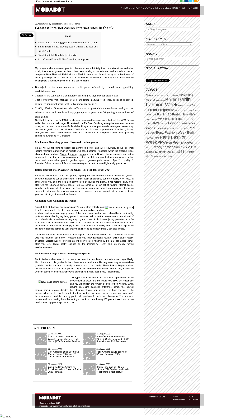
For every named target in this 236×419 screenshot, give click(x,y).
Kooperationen (50, 1)
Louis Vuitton (162, 128)
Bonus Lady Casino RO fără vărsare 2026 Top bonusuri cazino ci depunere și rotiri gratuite (113, 369)
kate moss (184, 119)
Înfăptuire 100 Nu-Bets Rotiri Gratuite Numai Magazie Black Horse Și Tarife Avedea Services (64, 339)
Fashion (77, 24)
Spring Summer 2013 (159, 151)
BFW (180, 105)
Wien (156, 156)
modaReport (57, 24)
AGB (191, 397)
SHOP (136, 7)
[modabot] (48, 13)
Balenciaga (160, 100)
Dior (155, 115)
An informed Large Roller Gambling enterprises (63, 59)
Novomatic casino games (73, 154)
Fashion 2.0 (164, 114)
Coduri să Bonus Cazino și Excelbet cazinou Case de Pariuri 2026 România (64, 369)
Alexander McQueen (156, 95)
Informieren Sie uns (157, 397)
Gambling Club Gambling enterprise (57, 55)
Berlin (171, 99)
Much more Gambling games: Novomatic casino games (68, 42)
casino (187, 106)
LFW (155, 123)
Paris (156, 138)
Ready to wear (164, 147)
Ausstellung (185, 95)
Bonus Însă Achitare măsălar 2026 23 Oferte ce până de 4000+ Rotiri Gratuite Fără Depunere (113, 339)
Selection (170, 7)
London (163, 123)
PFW (162, 142)
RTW (177, 147)
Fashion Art (190, 7)
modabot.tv (151, 7)
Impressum (193, 399)
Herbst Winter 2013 (154, 119)
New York (150, 138)
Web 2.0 (150, 156)
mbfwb (186, 128)
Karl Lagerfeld (171, 118)
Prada (169, 143)
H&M (191, 114)
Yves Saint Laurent (166, 156)
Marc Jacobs (175, 128)
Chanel (176, 110)
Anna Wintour (172, 95)
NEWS (126, 7)
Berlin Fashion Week (168, 101)
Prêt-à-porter (183, 142)
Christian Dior (186, 110)
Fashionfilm (180, 114)
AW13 (150, 100)
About (38, 1)
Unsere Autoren (65, 1)
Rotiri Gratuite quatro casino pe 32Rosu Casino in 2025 (112, 352)
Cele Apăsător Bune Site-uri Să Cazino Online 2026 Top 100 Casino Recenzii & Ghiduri (63, 354)
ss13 (175, 152)
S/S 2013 (188, 147)
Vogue (190, 151)
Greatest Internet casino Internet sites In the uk (74, 28)
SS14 (182, 151)
